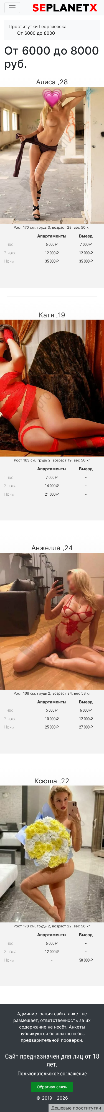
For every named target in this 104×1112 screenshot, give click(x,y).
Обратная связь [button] (52, 1086)
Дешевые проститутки (76, 1108)
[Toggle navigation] (12, 7)
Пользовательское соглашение (52, 1074)
